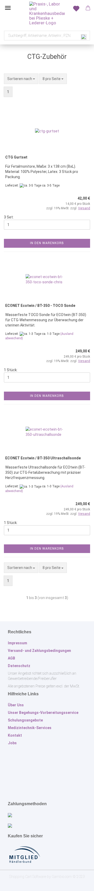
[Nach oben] (79, 883)
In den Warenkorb (47, 243)
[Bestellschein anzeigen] (75, 8)
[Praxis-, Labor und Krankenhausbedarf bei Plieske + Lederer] (47, 13)
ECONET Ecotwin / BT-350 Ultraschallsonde (43, 458)
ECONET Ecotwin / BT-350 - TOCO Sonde (40, 305)
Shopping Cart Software (27, 877)
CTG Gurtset (16, 157)
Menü (8, 8)
